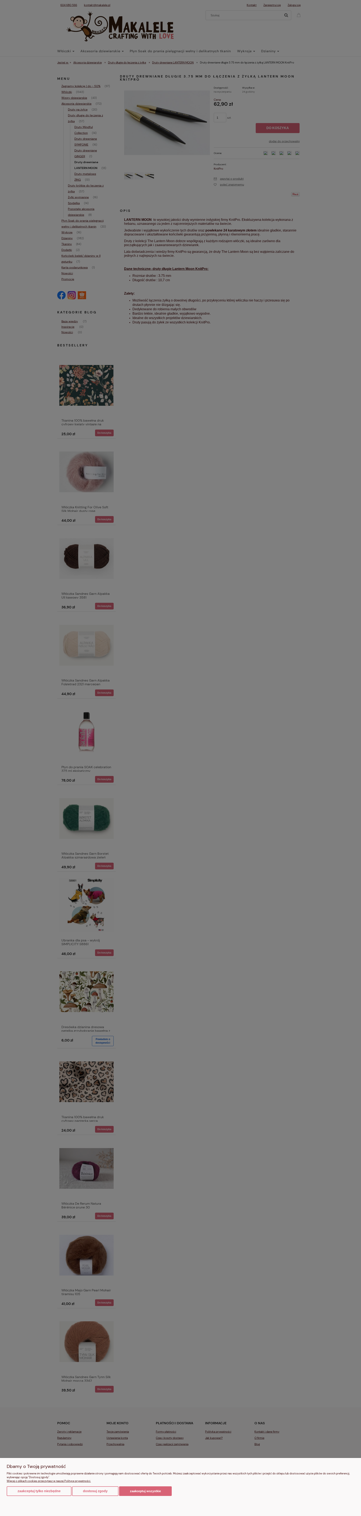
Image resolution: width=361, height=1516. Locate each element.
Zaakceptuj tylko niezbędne (39, 1491)
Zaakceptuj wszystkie (145, 1491)
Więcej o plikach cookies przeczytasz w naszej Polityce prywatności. (49, 1481)
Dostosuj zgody (95, 1491)
